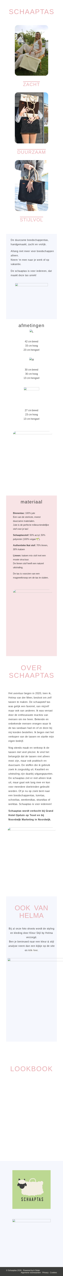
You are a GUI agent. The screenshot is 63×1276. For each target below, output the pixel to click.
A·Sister (36, 1270)
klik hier (33, 950)
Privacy (45, 1273)
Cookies (53, 1273)
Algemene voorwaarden (31, 1273)
